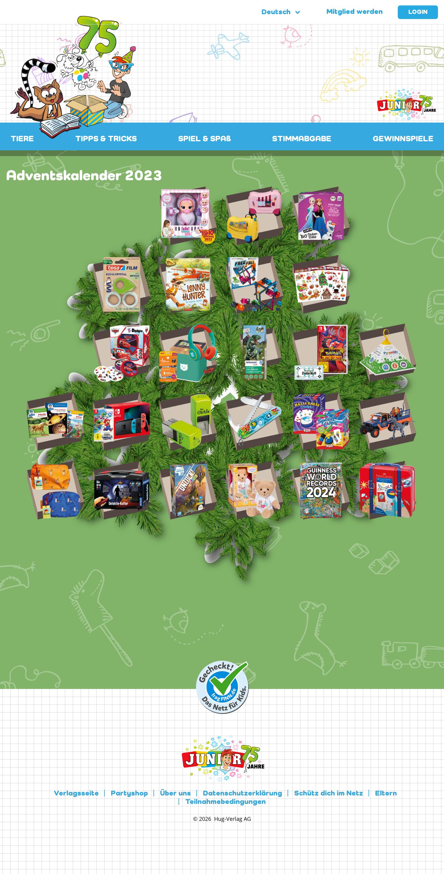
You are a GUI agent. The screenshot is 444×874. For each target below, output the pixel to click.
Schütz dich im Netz (328, 793)
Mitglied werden (355, 12)
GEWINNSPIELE (403, 139)
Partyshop (129, 793)
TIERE (22, 139)
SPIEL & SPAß (204, 139)
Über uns (175, 793)
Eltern (386, 793)
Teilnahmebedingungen (225, 802)
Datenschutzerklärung (242, 793)
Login (417, 12)
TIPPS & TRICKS (106, 139)
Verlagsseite (76, 793)
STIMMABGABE (301, 139)
